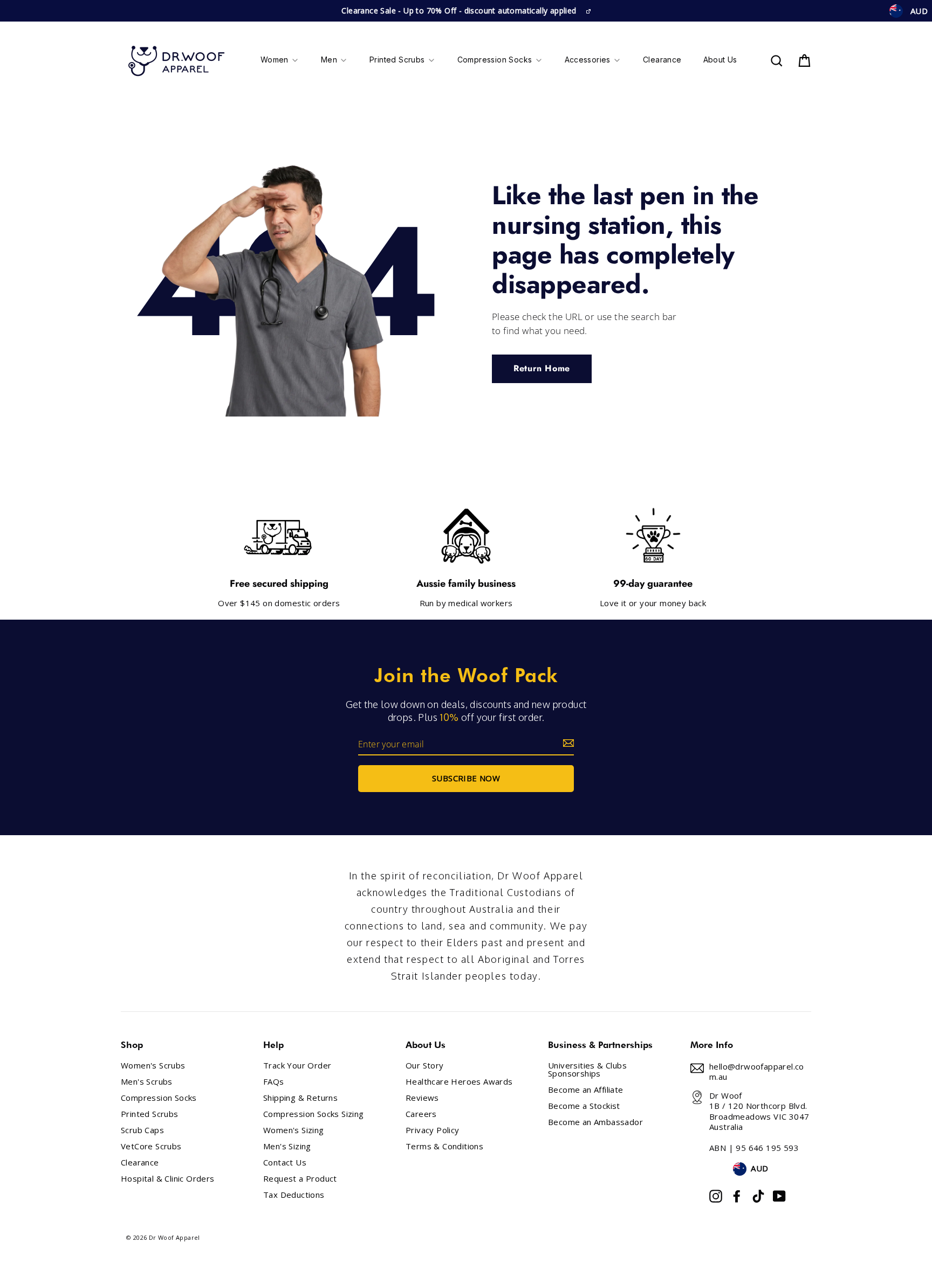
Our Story (425, 1065)
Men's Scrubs (147, 1082)
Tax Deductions (294, 1195)
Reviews (422, 1098)
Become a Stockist (584, 1106)
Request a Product (300, 1179)
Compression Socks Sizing (313, 1114)
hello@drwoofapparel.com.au (756, 1071)
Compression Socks (159, 1098)
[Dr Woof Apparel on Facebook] (736, 1196)
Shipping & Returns (300, 1098)
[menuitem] (280, 61)
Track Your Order (297, 1065)
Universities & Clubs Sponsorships (587, 1069)
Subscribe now (466, 778)
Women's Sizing (293, 1130)
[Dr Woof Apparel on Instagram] (715, 1196)
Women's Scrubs (153, 1065)
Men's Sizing (287, 1146)
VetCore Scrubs (151, 1146)
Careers (421, 1114)
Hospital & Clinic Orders (168, 1179)
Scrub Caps (142, 1130)
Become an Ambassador (595, 1122)
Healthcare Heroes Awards (459, 1082)
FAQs (273, 1082)
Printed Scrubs (150, 1114)
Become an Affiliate (585, 1090)
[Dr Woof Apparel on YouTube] (779, 1196)
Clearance (140, 1162)
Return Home (541, 368)
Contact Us (284, 1162)
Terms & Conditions (444, 1146)
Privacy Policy (433, 1130)
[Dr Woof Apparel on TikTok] (758, 1196)
